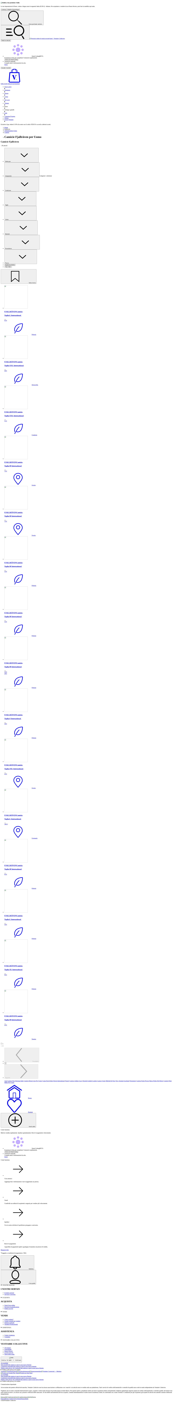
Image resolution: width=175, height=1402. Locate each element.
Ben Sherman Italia (17, 1081)
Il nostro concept (9, 1293)
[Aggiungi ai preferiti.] (5, 319)
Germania (18, 1399)
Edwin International (59, 1081)
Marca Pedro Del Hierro (156, 1081)
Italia (26, 1399)
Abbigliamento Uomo (10, 131)
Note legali (16, 1365)
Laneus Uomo (101, 1081)
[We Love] (89, 101)
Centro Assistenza (9, 1335)
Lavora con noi (8, 1352)
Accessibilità (4, 1363)
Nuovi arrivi (7, 87)
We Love (7, 100)
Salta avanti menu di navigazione (10, 83)
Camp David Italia (47, 1081)
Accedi (3, 68)
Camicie (6, 132)
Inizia (6, 64)
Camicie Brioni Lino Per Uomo (33, 1081)
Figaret (67, 1081)
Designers (7, 90)
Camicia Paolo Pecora (142, 1081)
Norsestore (133, 1081)
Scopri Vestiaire (8, 119)
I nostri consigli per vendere (12, 1321)
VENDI (4, 1311)
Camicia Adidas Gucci (75, 1081)
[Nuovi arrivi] (89, 88)
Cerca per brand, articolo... (36, 24)
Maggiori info (5, 1250)
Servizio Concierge (9, 1294)
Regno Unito (8, 1399)
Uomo (6, 96)
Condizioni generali (18, 1366)
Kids (5, 113)
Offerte (6, 118)
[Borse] (89, 108)
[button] (11, 59)
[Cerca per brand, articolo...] (15, 32)
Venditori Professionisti (11, 1324)
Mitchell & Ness (110, 1081)
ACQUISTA (6, 1297)
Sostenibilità (7, 1349)
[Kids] (89, 115)
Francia (3, 1399)
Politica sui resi (8, 1308)
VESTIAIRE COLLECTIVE (11, 1340)
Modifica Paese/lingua (13, 9)
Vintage (6, 103)
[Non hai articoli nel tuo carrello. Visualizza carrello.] (14, 82)
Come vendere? (8, 1319)
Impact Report (8, 1351)
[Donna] (89, 95)
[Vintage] (89, 105)
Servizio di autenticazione (11, 1307)
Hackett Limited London (90, 1081)
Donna (6, 93)
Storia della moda (9, 1354)
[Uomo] (89, 98)
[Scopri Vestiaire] (89, 121)
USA (13, 1399)
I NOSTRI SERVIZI (8, 1285)
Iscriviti (8, 68)
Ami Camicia (8, 1081)
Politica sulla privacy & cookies (11, 1370)
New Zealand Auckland (122, 1081)
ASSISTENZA (6, 1327)
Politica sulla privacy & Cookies (22, 1368)
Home (6, 127)
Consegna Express (9, 116)
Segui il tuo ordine (9, 1305)
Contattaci (7, 1337)
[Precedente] (1, 1042)
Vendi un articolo (5, 40)
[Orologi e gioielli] (89, 111)
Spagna (23, 1399)
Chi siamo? (7, 1348)
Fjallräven (7, 129)
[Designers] (89, 92)
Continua (3, 9)
